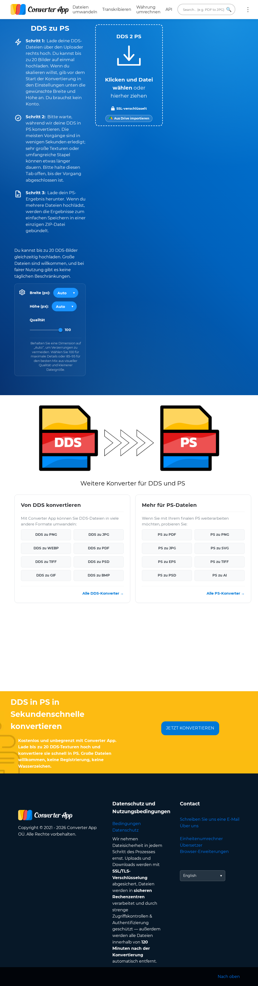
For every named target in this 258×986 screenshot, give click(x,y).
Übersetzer (191, 845)
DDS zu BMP (99, 575)
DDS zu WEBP (46, 548)
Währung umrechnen (148, 9)
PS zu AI (219, 575)
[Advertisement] (129, 651)
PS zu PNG (219, 535)
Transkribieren (116, 9)
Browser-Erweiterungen (204, 851)
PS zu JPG (167, 548)
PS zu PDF (167, 535)
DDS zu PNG (46, 535)
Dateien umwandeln (85, 9)
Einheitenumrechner (201, 838)
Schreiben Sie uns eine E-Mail (209, 819)
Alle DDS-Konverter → (103, 593)
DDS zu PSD (98, 562)
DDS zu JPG (98, 535)
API (169, 9)
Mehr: (248, 10)
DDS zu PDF (98, 548)
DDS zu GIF (46, 575)
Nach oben (229, 976)
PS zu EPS (167, 562)
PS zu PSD (167, 575)
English (189, 875)
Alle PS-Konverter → (226, 593)
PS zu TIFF (219, 562)
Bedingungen (126, 823)
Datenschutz (125, 830)
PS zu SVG (220, 548)
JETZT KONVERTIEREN (190, 728)
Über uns (189, 826)
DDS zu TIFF (46, 562)
